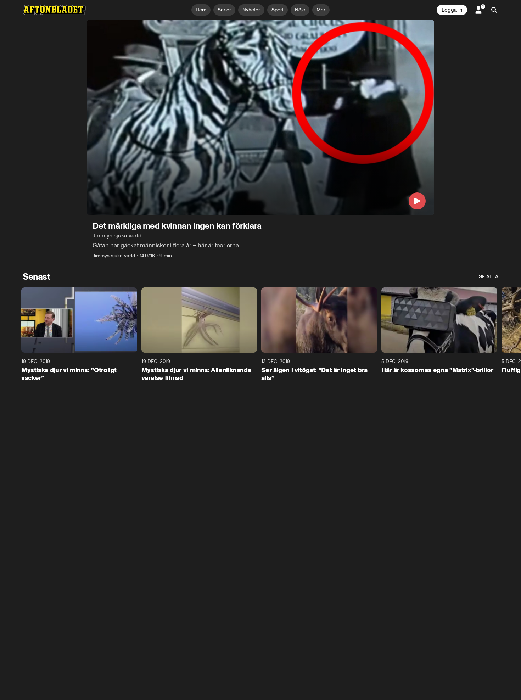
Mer (320, 10)
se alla (488, 277)
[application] (260, 117)
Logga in (452, 10)
